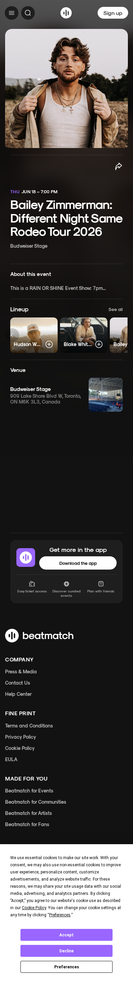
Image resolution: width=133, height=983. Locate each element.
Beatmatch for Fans (27, 824)
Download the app (78, 563)
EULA (11, 759)
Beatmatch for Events (29, 790)
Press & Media (21, 671)
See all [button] (115, 309)
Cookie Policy (20, 748)
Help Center (18, 694)
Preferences (66, 967)
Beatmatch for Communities (35, 802)
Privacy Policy (20, 737)
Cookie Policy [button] (34, 907)
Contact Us (17, 683)
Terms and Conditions (29, 725)
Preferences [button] (60, 915)
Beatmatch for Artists (28, 813)
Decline (66, 951)
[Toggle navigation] (11, 13)
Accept (66, 935)
